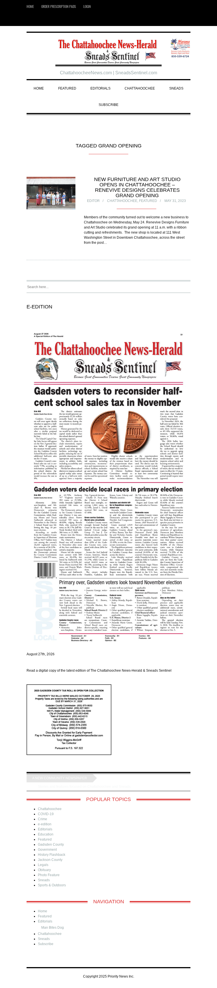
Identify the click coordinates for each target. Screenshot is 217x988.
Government (47, 850)
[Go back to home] (108, 49)
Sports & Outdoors (52, 885)
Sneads (176, 88)
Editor (93, 201)
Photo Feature (49, 875)
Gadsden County (51, 844)
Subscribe (108, 105)
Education (45, 834)
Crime (42, 819)
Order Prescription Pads (58, 6)
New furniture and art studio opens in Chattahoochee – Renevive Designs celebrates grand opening (137, 187)
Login (87, 6)
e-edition (44, 824)
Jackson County (50, 860)
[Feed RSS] (179, 19)
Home (30, 6)
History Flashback (51, 855)
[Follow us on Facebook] (187, 19)
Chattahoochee (140, 88)
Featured (67, 88)
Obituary (44, 870)
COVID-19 (46, 814)
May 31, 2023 (175, 201)
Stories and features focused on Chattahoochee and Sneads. (85, 787)
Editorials (100, 88)
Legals (43, 865)
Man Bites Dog (52, 928)
